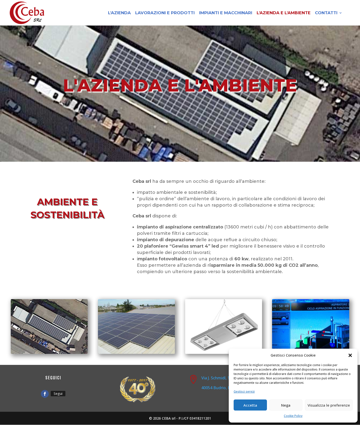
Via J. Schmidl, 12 (216, 378)
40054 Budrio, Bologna (222, 387)
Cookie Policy (293, 416)
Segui (58, 393)
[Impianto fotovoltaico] (136, 352)
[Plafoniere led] (223, 352)
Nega (285, 405)
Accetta (250, 405)
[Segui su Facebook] (45, 394)
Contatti (326, 13)
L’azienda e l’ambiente (284, 13)
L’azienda (119, 13)
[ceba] (49, 352)
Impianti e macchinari (225, 13)
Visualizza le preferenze (329, 405)
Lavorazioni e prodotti (165, 13)
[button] (350, 355)
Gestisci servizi (244, 391)
